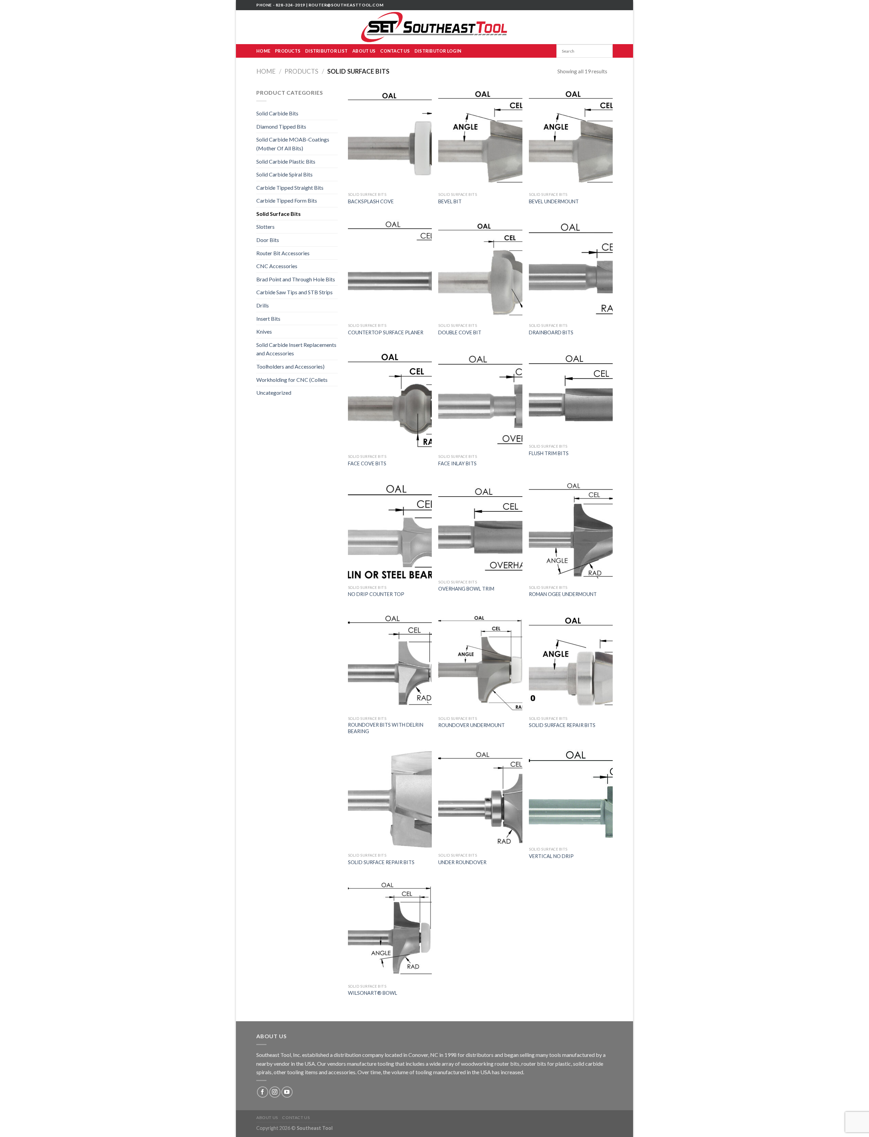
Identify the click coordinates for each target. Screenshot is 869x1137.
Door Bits (267, 240)
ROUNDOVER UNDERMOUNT (471, 725)
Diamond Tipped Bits (281, 126)
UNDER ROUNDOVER (462, 862)
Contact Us (395, 51)
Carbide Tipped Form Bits (286, 200)
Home (263, 51)
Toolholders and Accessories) (290, 366)
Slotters (265, 226)
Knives (264, 331)
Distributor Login (437, 51)
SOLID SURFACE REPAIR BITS (562, 725)
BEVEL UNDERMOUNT (554, 201)
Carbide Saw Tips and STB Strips (294, 292)
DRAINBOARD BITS (551, 332)
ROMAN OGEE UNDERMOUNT (563, 594)
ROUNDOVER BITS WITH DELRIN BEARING (385, 728)
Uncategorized (273, 392)
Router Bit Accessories (283, 253)
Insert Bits (268, 318)
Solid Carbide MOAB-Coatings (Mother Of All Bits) (292, 143)
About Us (363, 51)
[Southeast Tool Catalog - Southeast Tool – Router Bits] (434, 27)
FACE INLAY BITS (457, 463)
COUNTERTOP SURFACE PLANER (385, 332)
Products (287, 51)
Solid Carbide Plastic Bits (285, 161)
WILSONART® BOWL (372, 993)
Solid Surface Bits (278, 213)
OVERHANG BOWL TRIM (466, 589)
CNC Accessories (276, 266)
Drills (262, 305)
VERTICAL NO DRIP (551, 856)
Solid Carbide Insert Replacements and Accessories (296, 349)
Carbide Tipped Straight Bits (289, 187)
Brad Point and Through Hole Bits (295, 279)
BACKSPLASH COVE (371, 201)
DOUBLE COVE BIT (459, 332)
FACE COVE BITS (367, 463)
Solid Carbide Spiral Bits (284, 174)
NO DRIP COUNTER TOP (376, 594)
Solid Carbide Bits (277, 113)
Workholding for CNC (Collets (292, 379)
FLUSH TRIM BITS (549, 453)
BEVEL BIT (450, 201)
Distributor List (326, 51)
